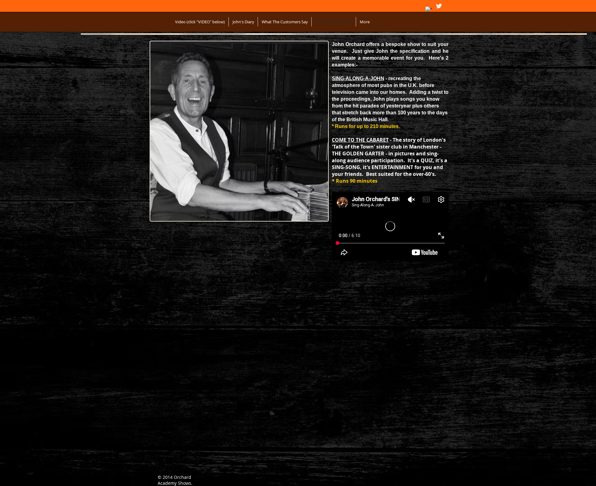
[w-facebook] (428, 10)
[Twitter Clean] (439, 5)
